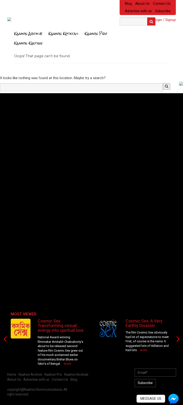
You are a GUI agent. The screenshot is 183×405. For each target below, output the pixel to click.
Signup (170, 20)
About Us (142, 3)
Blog (128, 3)
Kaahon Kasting (28, 43)
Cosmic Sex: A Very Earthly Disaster (144, 323)
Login (157, 20)
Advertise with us (138, 11)
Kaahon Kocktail (63, 33)
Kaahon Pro (96, 33)
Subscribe (163, 11)
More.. (68, 363)
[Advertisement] (39, 130)
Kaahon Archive (28, 33)
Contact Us (162, 3)
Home (11, 374)
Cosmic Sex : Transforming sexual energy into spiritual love (61, 325)
